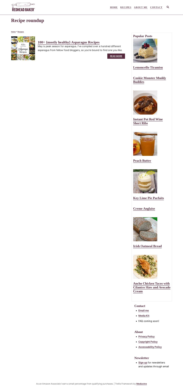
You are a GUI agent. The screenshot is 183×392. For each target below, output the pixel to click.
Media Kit (143, 315)
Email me (143, 310)
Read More (117, 57)
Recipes (21, 32)
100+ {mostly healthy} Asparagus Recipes (69, 42)
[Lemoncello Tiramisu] (151, 51)
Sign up (142, 362)
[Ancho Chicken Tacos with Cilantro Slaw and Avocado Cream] (151, 267)
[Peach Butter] (151, 144)
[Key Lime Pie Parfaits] (151, 181)
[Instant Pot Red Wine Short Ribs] (151, 103)
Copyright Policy (148, 341)
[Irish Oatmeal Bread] (151, 229)
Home (13, 32)
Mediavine (141, 384)
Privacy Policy (146, 336)
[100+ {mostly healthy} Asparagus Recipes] (23, 49)
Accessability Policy (150, 347)
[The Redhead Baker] (35, 7)
